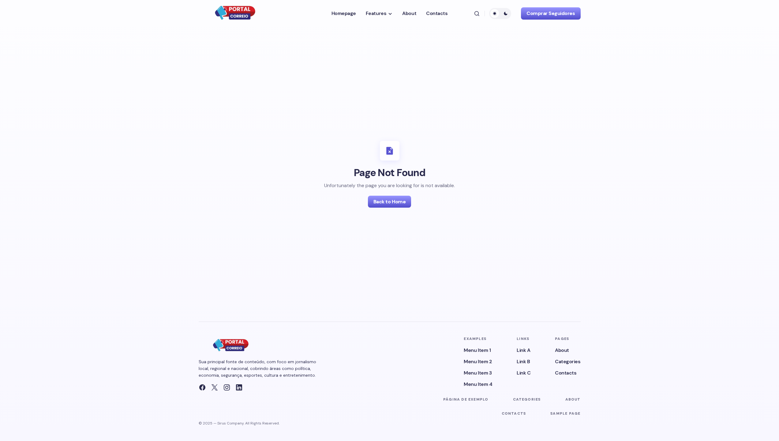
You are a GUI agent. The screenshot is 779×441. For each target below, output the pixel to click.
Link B (523, 361)
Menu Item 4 (478, 384)
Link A (523, 350)
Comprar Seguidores (550, 13)
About (562, 350)
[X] (214, 387)
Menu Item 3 (478, 373)
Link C (523, 373)
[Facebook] (202, 387)
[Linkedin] (239, 387)
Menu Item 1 (477, 350)
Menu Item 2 (478, 361)
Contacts (565, 373)
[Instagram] (227, 387)
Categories (567, 361)
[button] (477, 13)
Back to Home (389, 201)
